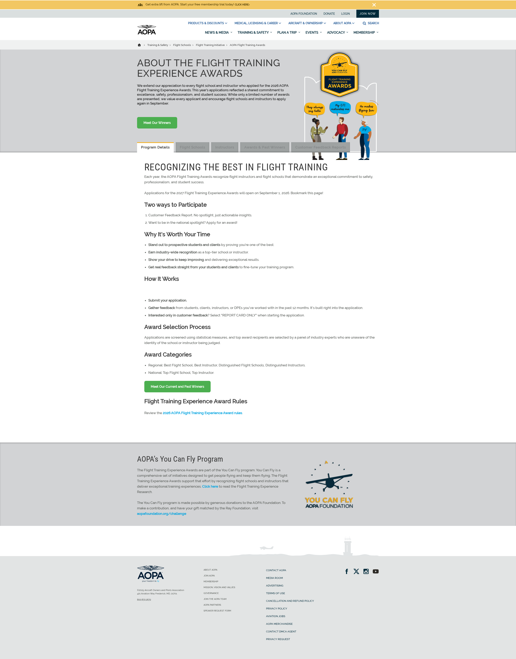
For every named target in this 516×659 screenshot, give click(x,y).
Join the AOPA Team (215, 599)
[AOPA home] (146, 34)
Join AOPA (209, 575)
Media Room (274, 577)
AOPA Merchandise (279, 623)
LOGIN (345, 13)
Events (312, 32)
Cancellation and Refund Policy (290, 600)
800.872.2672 (144, 599)
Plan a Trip (287, 32)
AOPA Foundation (303, 13)
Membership (365, 32)
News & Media (217, 32)
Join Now (368, 13)
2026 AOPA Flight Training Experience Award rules (202, 413)
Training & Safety (253, 32)
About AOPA (342, 23)
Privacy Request (278, 639)
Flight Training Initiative (210, 45)
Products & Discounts (206, 23)
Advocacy (336, 32)
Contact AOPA (276, 570)
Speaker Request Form (217, 610)
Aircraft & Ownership (305, 23)
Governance (211, 593)
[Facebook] (348, 572)
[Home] (142, 45)
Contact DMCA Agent (281, 631)
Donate (329, 13)
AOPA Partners (212, 605)
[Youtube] (375, 572)
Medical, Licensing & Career (256, 23)
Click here (242, 4)
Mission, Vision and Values (219, 587)
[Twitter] (357, 572)
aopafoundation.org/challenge (161, 514)
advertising (274, 585)
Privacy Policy (276, 608)
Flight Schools (182, 45)
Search (373, 23)
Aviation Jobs (275, 616)
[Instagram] (367, 572)
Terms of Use (275, 593)
